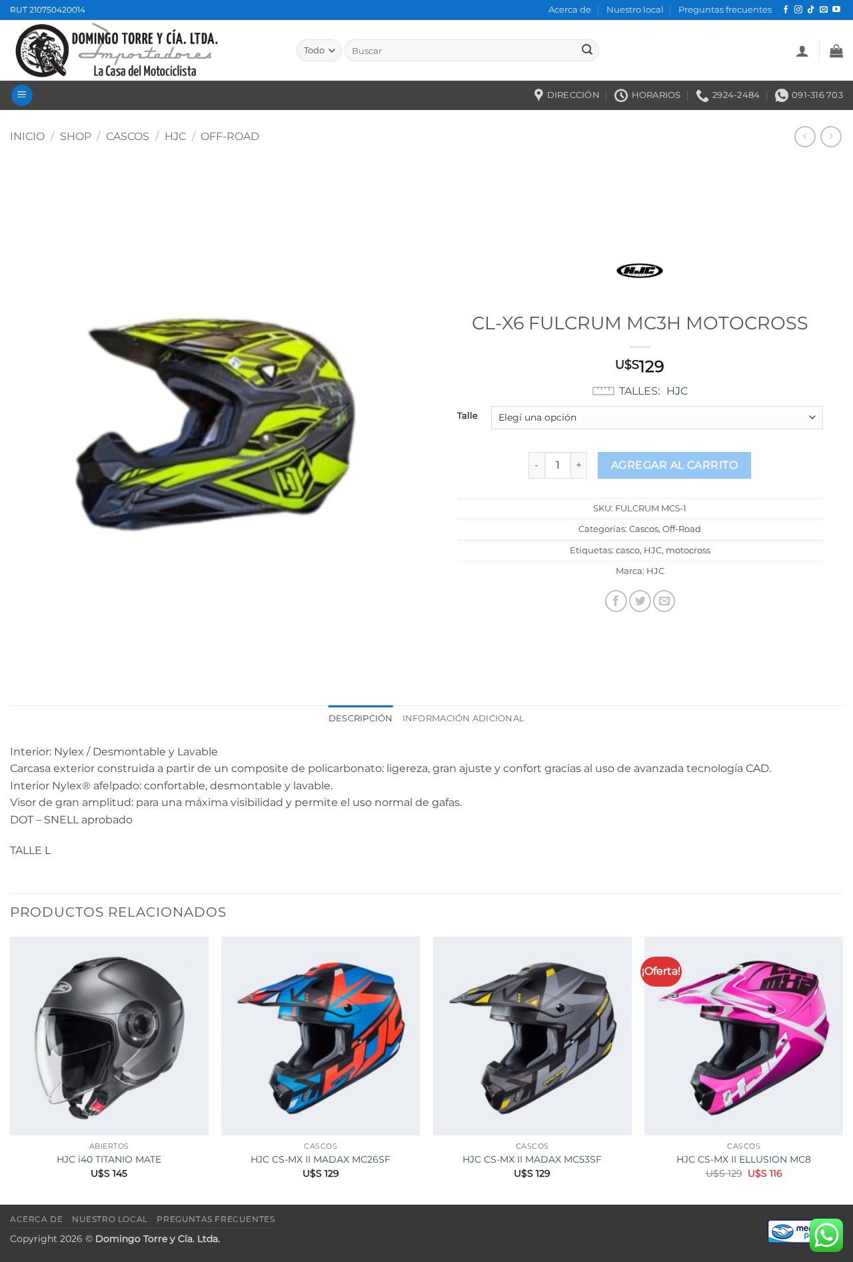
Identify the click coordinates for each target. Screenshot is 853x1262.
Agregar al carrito (674, 465)
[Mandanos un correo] (824, 10)
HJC (175, 136)
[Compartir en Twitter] (640, 601)
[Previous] (11, 1069)
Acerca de (569, 10)
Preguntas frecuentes (725, 10)
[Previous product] (830, 136)
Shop (75, 136)
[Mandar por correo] (664, 601)
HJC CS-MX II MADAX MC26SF (321, 1159)
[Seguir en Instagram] (798, 10)
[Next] (842, 1069)
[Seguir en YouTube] (836, 10)
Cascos (127, 136)
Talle (467, 416)
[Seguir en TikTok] (811, 10)
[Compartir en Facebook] (616, 601)
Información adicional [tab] (463, 718)
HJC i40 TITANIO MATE (109, 1159)
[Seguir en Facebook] (786, 10)
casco (628, 550)
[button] (802, 50)
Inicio (27, 136)
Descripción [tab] (361, 718)
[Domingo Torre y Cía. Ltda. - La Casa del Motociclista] (143, 50)
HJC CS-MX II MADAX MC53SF (532, 1159)
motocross (688, 550)
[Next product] (804, 136)
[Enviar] (587, 50)
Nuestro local (635, 10)
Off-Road (230, 136)
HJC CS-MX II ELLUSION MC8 (743, 1159)
